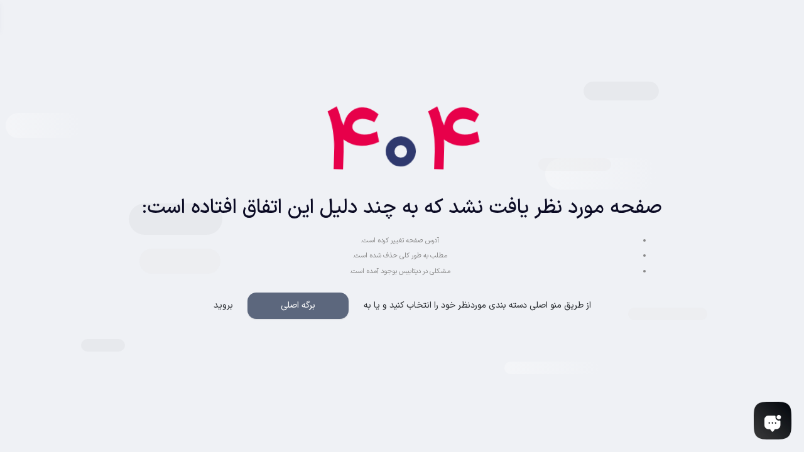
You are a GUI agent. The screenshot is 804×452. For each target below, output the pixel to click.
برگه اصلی (298, 305)
